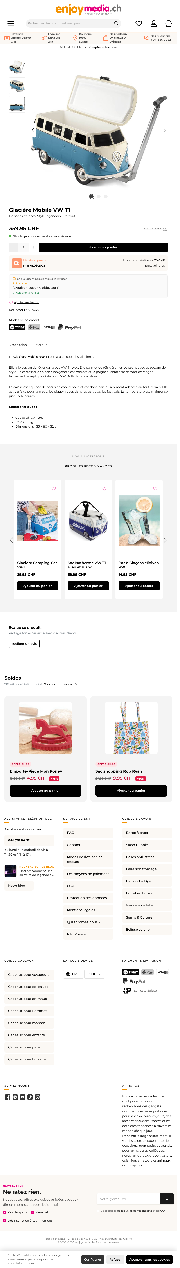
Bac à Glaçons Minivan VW (139, 565)
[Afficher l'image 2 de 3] (99, 196)
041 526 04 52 (19, 840)
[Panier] (167, 23)
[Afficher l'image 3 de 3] (106, 196)
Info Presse (76, 934)
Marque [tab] (41, 345)
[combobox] (69, 23)
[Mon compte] (153, 23)
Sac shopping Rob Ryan (118, 771)
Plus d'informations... (21, 1263)
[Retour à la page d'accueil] (88, 9)
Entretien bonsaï (139, 893)
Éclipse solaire (138, 930)
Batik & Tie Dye (138, 881)
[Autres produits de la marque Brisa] (155, 229)
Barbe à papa (137, 833)
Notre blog (16, 885)
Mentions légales (81, 910)
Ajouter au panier (103, 247)
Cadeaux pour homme (27, 1059)
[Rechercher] (116, 23)
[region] (88, 130)
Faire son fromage (141, 869)
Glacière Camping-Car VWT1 (37, 565)
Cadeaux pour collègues (28, 987)
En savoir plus (155, 265)
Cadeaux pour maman (26, 1023)
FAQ (70, 833)
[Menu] (10, 23)
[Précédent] (33, 130)
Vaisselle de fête (139, 905)
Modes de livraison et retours (84, 859)
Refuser (115, 1259)
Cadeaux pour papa (24, 1047)
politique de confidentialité (134, 1210)
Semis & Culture (139, 917)
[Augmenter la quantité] (33, 247)
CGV (70, 886)
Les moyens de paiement (88, 874)
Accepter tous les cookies (149, 1259)
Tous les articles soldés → (63, 684)
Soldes (12, 678)
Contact (73, 845)
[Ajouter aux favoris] (53, 488)
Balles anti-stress (140, 857)
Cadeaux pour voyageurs (28, 975)
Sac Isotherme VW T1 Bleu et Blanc (87, 565)
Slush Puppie (137, 845)
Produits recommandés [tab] (88, 466)
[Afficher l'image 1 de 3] (92, 196)
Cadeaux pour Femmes (27, 1011)
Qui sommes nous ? (84, 922)
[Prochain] (164, 130)
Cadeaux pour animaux (27, 999)
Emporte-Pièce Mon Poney (36, 771)
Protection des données (87, 898)
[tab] (17, 345)
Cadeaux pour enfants (26, 1035)
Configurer (92, 1259)
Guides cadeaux (19, 960)
